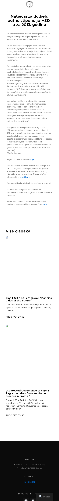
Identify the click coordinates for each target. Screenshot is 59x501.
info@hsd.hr (25, 177)
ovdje (32, 159)
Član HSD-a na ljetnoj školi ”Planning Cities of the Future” (29, 299)
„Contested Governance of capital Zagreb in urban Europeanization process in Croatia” (28, 393)
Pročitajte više (15, 317)
